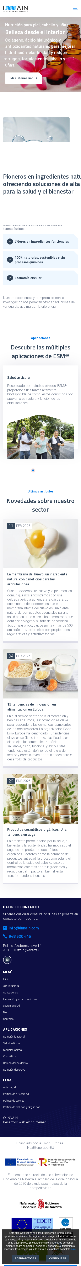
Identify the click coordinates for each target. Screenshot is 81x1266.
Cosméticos (10, 1056)
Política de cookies (13, 1100)
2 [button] (33, 470)
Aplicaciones (10, 992)
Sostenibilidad (11, 1005)
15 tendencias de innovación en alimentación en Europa (31, 707)
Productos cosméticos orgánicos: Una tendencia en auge (36, 832)
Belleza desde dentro (15, 1063)
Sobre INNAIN (11, 985)
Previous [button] (6, 59)
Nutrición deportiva (14, 1069)
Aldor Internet (36, 1122)
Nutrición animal (12, 1049)
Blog (5, 1012)
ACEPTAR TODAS (25, 1258)
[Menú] (75, 8)
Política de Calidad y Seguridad (21, 1107)
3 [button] (43, 94)
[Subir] (76, 1259)
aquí (73, 1249)
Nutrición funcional (14, 1036)
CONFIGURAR (57, 1258)
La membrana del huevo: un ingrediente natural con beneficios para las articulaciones (37, 579)
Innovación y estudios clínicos (20, 999)
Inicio (6, 979)
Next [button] (75, 59)
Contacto (8, 1018)
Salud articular (19, 377)
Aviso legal (9, 1087)
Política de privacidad (16, 1094)
